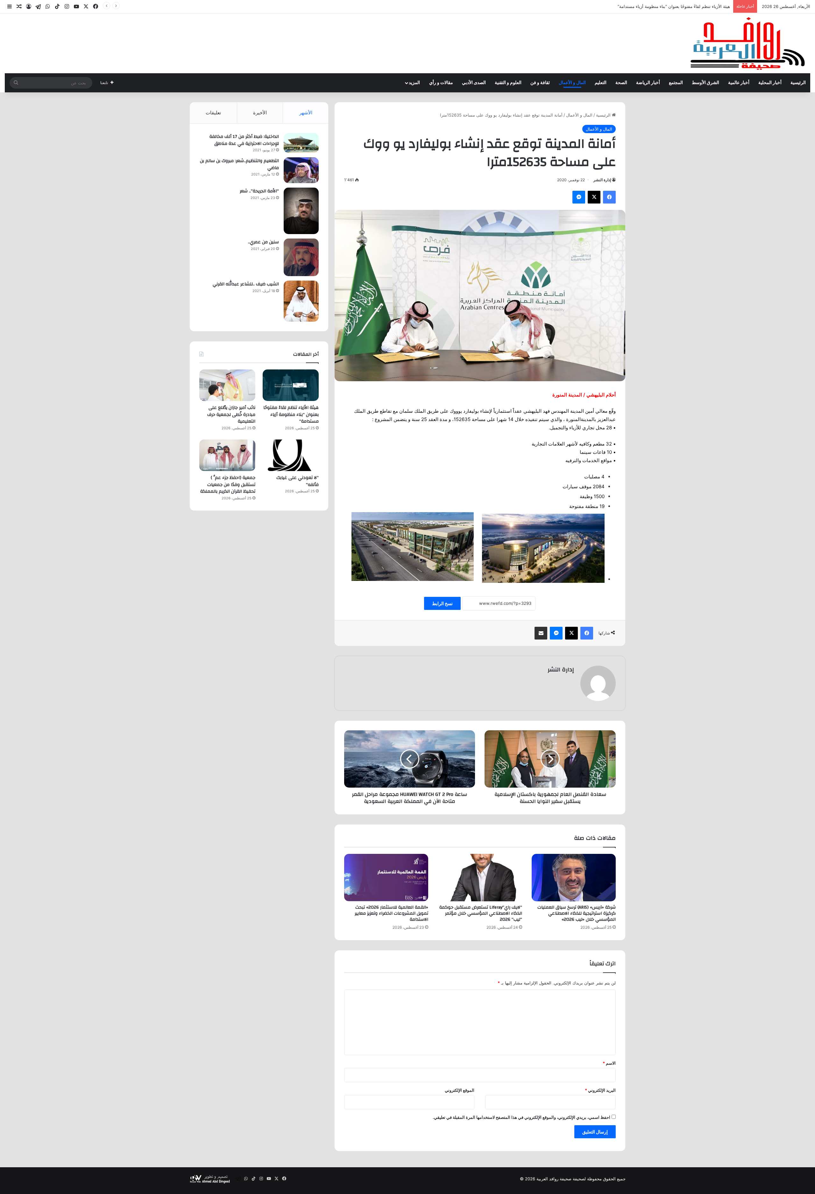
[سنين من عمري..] (301, 257)
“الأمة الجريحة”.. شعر (259, 191)
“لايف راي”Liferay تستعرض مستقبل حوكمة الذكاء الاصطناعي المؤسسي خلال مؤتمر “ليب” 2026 (480, 913)
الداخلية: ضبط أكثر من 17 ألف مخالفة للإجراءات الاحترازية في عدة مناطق (244, 140)
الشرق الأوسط (705, 83)
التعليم (600, 83)
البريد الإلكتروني (600, 1090)
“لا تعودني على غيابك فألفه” (297, 481)
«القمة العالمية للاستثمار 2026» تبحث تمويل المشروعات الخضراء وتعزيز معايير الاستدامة (391, 913)
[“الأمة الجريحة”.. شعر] (301, 211)
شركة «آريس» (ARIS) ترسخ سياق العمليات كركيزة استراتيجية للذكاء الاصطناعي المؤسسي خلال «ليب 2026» (576, 913)
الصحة (621, 83)
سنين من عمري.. (263, 242)
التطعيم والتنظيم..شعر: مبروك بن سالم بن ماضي (239, 164)
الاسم (609, 1063)
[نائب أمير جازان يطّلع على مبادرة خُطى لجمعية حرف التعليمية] (227, 385)
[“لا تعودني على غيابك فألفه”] (291, 455)
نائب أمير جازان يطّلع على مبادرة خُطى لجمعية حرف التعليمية (676, 6)
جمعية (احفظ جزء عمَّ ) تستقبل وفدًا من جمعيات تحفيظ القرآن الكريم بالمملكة (227, 485)
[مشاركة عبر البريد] (541, 633)
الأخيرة (260, 113)
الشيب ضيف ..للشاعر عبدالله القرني (246, 284)
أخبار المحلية (770, 83)
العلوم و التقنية (508, 83)
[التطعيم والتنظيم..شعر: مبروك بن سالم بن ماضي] (301, 170)
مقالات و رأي (441, 83)
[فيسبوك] (609, 197)
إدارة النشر (602, 179)
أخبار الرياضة (648, 83)
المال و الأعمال (572, 83)
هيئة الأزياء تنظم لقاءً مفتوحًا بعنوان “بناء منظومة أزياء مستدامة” (291, 414)
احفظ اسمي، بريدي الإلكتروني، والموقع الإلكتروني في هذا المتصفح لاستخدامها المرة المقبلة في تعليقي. (521, 1117)
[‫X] (594, 197)
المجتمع (676, 83)
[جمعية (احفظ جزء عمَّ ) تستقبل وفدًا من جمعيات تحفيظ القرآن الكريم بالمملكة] (227, 455)
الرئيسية (798, 83)
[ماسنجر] (578, 197)
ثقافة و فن (540, 83)
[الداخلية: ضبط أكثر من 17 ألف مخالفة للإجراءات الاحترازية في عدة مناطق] (301, 143)
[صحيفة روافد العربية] (748, 43)
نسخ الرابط (442, 603)
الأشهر (305, 113)
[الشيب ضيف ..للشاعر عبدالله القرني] (301, 301)
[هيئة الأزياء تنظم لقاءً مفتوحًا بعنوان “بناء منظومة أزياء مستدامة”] (291, 385)
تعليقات (213, 113)
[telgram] (38, 6)
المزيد (414, 83)
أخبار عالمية (738, 83)
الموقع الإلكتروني (459, 1090)
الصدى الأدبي (474, 83)
